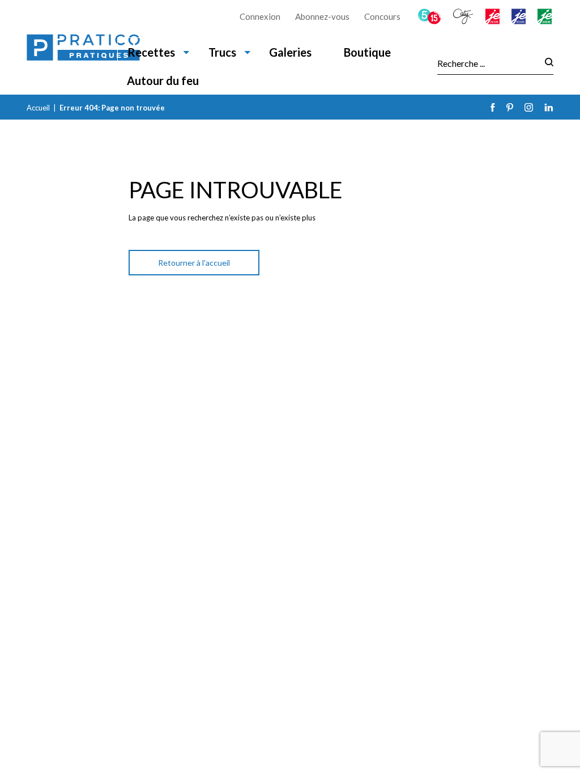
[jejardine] (545, 16)
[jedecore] (519, 16)
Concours (382, 16)
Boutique (367, 52)
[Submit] (545, 63)
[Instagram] (528, 107)
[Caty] (464, 16)
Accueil (38, 107)
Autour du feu (163, 80)
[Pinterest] (509, 107)
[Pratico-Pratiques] (83, 47)
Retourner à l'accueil (194, 262)
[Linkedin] (548, 107)
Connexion (260, 16)
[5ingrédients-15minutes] (430, 16)
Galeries (290, 52)
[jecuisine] (493, 16)
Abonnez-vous (322, 16)
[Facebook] (493, 107)
